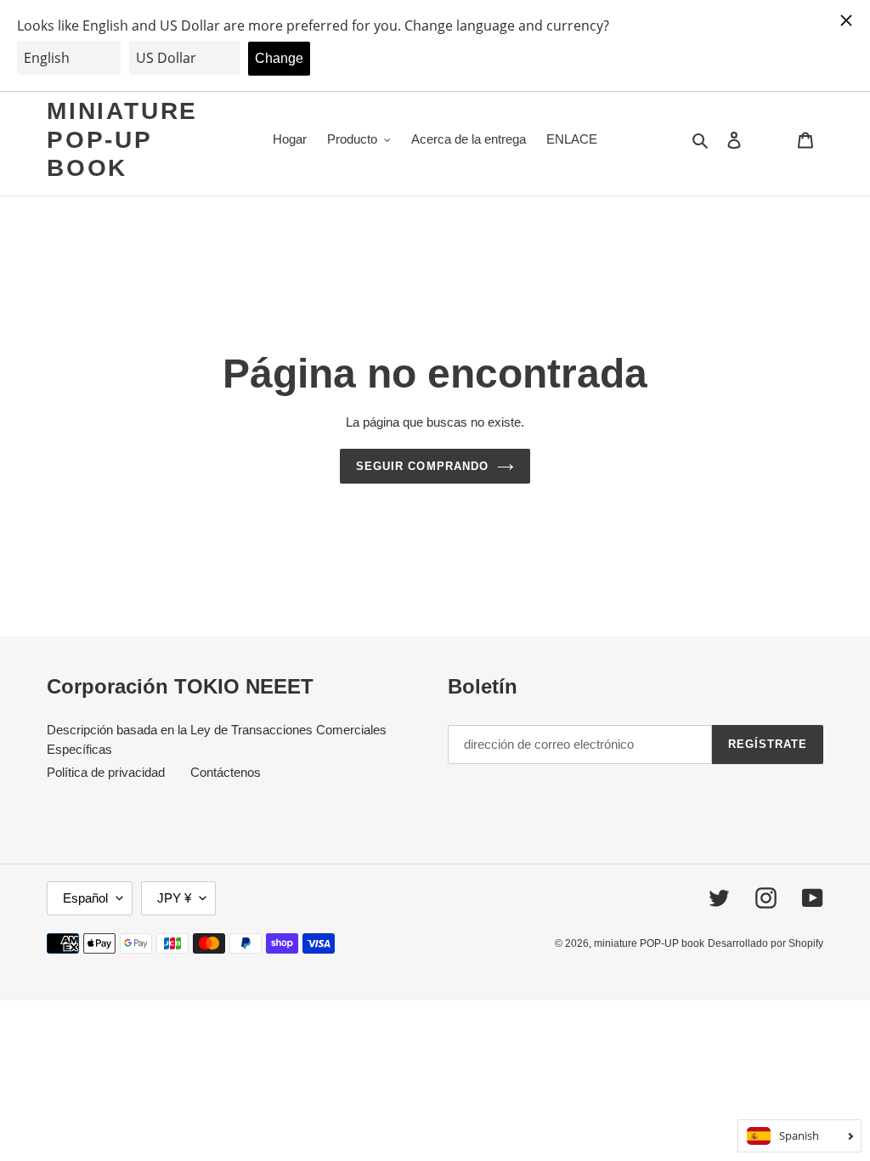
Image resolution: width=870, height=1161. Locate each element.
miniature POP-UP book (122, 139)
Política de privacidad (106, 772)
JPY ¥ (174, 898)
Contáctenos (225, 772)
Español (85, 898)
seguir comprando (422, 466)
